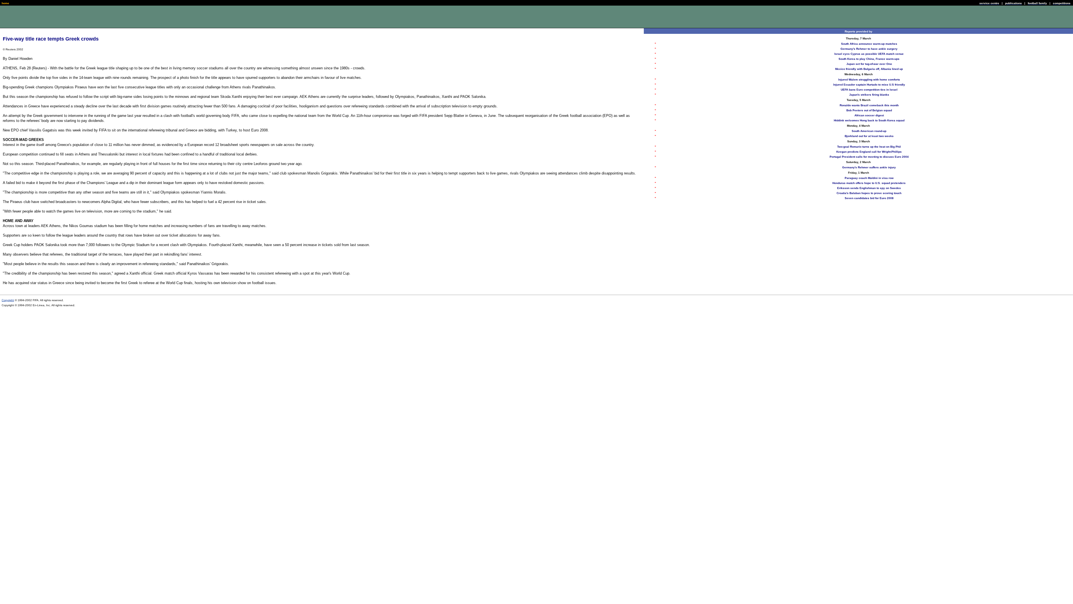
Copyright (8, 300)
